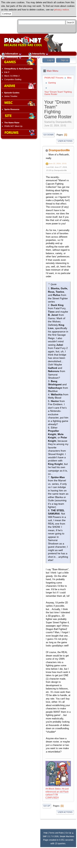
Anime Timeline (10, 96)
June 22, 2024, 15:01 (58, 164)
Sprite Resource (11, 109)
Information (11, 53)
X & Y (6, 72)
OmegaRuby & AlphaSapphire (18, 69)
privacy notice (61, 9)
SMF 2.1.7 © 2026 (51, 836)
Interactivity (38, 53)
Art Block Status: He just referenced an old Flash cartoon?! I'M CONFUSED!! (57, 793)
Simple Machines (67, 836)
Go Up (47, 806)
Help (45, 833)
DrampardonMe (59, 150)
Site (34, 57)
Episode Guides (11, 93)
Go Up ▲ (70, 833)
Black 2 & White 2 (12, 76)
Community (11, 57)
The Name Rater (11, 123)
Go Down (49, 135)
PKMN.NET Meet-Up (13, 126)
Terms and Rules (56, 833)
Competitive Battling (12, 79)
